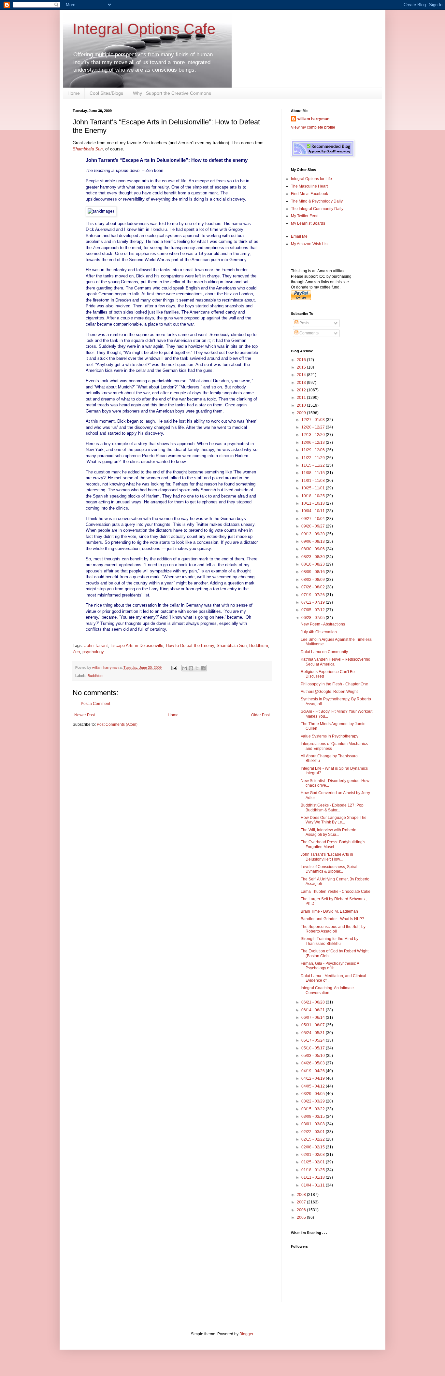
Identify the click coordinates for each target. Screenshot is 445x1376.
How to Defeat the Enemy (190, 645)
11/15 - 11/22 (313, 465)
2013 (302, 382)
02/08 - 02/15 (313, 1147)
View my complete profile (313, 127)
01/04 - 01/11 (313, 1185)
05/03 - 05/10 (313, 1055)
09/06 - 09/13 (313, 541)
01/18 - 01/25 (313, 1170)
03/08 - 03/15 (313, 1116)
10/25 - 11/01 (313, 488)
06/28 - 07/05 (313, 617)
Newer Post (84, 715)
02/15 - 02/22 (313, 1139)
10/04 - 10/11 (313, 511)
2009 (302, 413)
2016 (302, 360)
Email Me (299, 236)
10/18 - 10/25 (313, 496)
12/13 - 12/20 (313, 434)
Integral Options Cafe (144, 29)
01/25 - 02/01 (313, 1162)
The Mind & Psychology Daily (317, 201)
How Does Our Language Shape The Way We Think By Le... (333, 819)
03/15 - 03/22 (313, 1109)
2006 (302, 1210)
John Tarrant (96, 645)
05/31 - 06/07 (313, 1025)
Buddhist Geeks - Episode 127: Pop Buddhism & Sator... (332, 807)
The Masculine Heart (309, 186)
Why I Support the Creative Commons (172, 93)
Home (73, 93)
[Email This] (184, 668)
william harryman (106, 667)
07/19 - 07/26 (313, 595)
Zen (76, 651)
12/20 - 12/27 (313, 427)
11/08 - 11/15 (313, 472)
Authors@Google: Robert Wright (329, 691)
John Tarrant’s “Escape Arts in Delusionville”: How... (327, 856)
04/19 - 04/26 (313, 1071)
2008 (302, 1194)
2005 (302, 1217)
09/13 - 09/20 (313, 534)
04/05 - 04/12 (313, 1086)
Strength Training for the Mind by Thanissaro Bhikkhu (329, 941)
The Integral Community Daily (317, 208)
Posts (303, 323)
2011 (302, 397)
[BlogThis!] (191, 668)
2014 (302, 374)
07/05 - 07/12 (313, 610)
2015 (302, 367)
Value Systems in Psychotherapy (329, 736)
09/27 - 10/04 (313, 518)
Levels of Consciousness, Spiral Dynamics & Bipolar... (329, 869)
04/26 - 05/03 (313, 1063)
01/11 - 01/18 (313, 1177)
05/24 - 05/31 (313, 1033)
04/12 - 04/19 (313, 1078)
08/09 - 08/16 (313, 571)
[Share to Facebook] (203, 668)
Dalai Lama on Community (324, 652)
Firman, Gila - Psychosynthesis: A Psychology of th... (330, 965)
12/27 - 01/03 (313, 419)
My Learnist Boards (308, 223)
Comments (308, 333)
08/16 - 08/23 (313, 564)
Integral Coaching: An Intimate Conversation (327, 990)
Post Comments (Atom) (117, 724)
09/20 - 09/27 (313, 526)
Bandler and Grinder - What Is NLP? (332, 919)
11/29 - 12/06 (313, 450)
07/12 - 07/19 (313, 602)
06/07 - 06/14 (313, 1017)
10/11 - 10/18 (313, 503)
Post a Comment (95, 703)
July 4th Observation (319, 632)
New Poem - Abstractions (323, 624)
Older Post (260, 715)
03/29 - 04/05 (313, 1093)
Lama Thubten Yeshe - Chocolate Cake (335, 891)
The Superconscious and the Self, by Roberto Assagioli (333, 929)
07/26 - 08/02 (313, 587)
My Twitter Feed (305, 216)
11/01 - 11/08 (313, 480)
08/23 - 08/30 (313, 557)
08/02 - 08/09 (313, 579)
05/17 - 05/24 (313, 1040)
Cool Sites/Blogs (106, 93)
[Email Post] (174, 667)
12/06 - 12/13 (313, 442)
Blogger (246, 1334)
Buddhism (258, 645)
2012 (302, 390)
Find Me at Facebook (309, 193)
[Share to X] (197, 668)
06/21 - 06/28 (313, 1002)
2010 (302, 405)
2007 (302, 1202)
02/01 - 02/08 (313, 1154)
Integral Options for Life (311, 178)
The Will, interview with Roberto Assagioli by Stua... (328, 832)
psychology (93, 651)
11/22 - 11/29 (313, 458)
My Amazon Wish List (309, 244)
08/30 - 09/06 (313, 549)
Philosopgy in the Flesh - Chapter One (334, 684)
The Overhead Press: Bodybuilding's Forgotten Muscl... (333, 844)
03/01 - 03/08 (313, 1124)
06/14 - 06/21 (313, 1010)
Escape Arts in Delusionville (136, 645)
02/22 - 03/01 (313, 1132)
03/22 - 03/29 (313, 1101)
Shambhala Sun (232, 645)
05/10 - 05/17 (313, 1048)
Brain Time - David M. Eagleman (329, 911)
